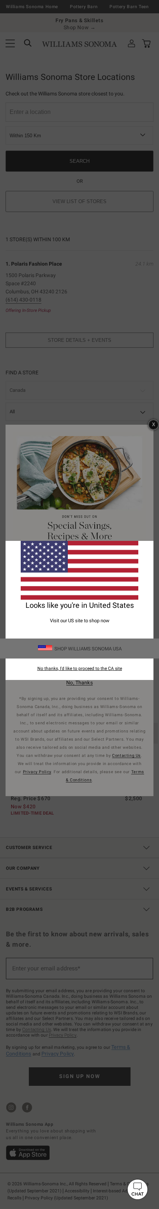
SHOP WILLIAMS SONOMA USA (88, 648)
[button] (137, 1189)
